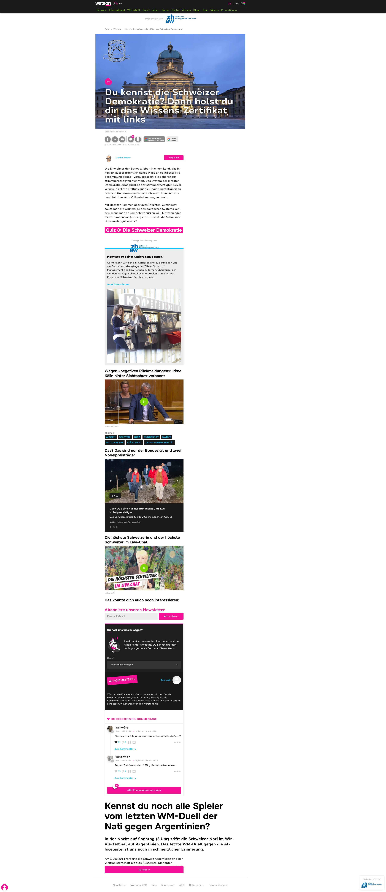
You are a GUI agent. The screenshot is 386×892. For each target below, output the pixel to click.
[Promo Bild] (144, 326)
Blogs (196, 10)
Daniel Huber (123, 157)
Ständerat (134, 442)
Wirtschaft (133, 10)
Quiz (205, 10)
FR (237, 3)
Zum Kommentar (123, 748)
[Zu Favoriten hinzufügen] (138, 139)
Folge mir (174, 157)
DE (229, 3)
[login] (4, 887)
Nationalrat (114, 442)
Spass (165, 10)
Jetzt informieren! (118, 284)
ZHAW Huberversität (159, 442)
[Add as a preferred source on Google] (154, 139)
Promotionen (229, 10)
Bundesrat (151, 437)
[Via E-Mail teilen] (122, 139)
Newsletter (119, 885)
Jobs (154, 885)
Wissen (186, 10)
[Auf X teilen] (114, 527)
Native (166, 437)
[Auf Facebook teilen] (108, 139)
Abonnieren (171, 616)
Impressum (167, 885)
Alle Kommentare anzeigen (144, 790)
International (117, 10)
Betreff (111, 658)
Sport (146, 10)
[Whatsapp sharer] (117, 527)
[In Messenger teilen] (115, 139)
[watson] (103, 4)
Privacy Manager (218, 885)
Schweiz (102, 10)
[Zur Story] (170, 837)
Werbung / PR (139, 885)
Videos (214, 10)
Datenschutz (196, 885)
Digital (175, 10)
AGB (181, 885)
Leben (155, 10)
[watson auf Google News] (172, 139)
